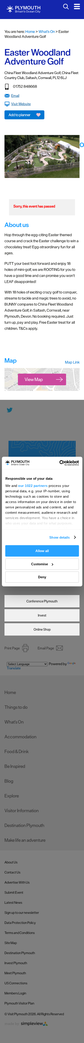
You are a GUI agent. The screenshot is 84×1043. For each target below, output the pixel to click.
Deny (42, 577)
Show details (59, 537)
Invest (42, 615)
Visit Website (21, 104)
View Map (34, 379)
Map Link (72, 362)
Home (30, 31)
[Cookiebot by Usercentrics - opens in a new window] (60, 463)
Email (15, 95)
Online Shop (42, 629)
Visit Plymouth (42, 587)
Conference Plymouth (42, 601)
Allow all (42, 551)
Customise (39, 564)
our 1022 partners (33, 486)
